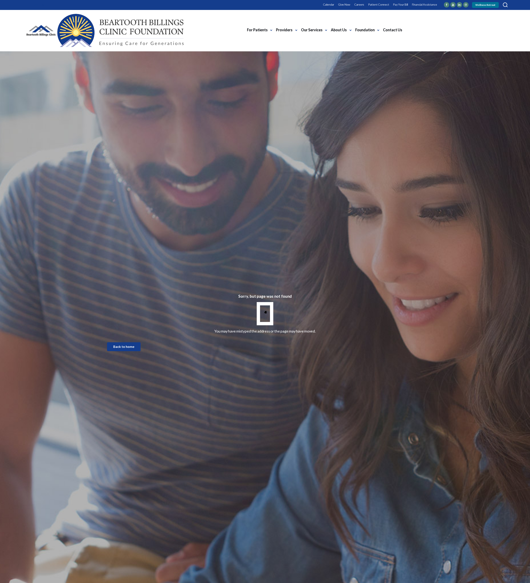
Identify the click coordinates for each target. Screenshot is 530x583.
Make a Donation (459, 34)
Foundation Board (420, 34)
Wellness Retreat (485, 4)
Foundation (365, 30)
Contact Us (392, 30)
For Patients (257, 30)
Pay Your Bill (400, 4)
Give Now (344, 4)
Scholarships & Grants (463, 26)
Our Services (312, 30)
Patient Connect (378, 4)
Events (435, 26)
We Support (415, 26)
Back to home (123, 346)
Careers (359, 4)
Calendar (328, 4)
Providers (284, 30)
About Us (339, 30)
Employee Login (36, 4)
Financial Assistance (424, 4)
